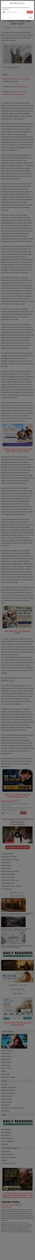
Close (30, 17)
